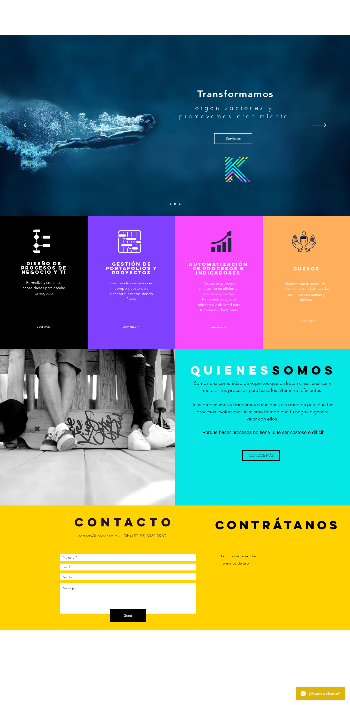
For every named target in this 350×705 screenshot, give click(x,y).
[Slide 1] (170, 204)
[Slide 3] (179, 204)
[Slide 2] (175, 204)
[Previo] (31, 125)
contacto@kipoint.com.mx (98, 535)
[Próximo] (319, 125)
